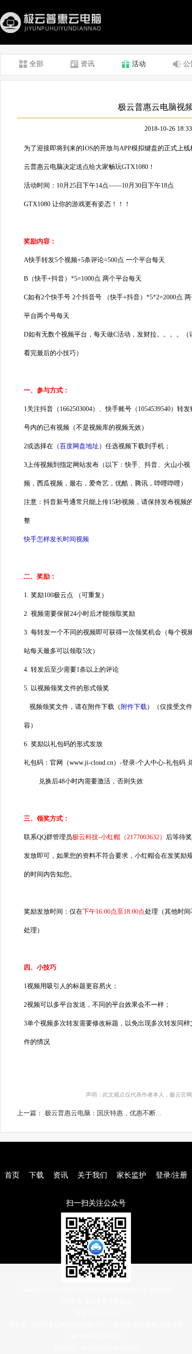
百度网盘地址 (79, 446)
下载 (36, 1175)
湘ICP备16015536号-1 (96, 1336)
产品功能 (119, 1324)
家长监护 (131, 1175)
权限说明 (171, 1324)
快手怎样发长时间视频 (57, 539)
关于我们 (92, 1175)
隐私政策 (145, 1324)
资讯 (60, 1175)
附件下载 (134, 706)
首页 (12, 1175)
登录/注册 (171, 1175)
